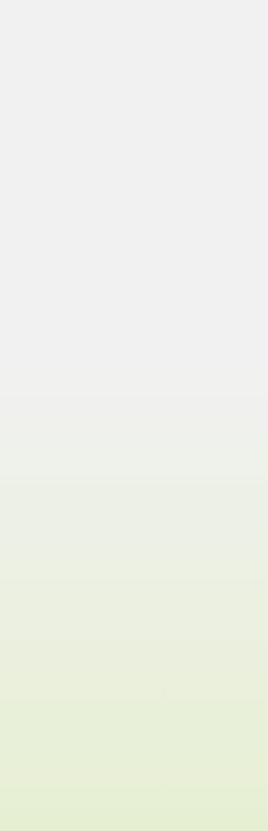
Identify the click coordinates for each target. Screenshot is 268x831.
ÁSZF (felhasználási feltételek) (80, 745)
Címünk (35, 655)
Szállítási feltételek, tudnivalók (81, 731)
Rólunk (34, 628)
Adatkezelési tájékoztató (68, 758)
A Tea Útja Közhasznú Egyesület (83, 772)
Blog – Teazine (49, 642)
